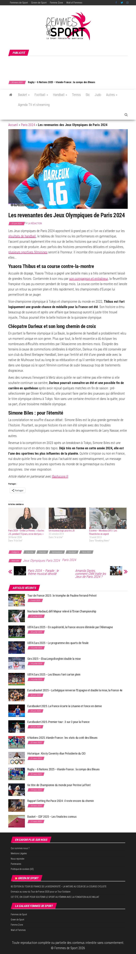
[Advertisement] (68, 66)
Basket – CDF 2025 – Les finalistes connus (51, 82)
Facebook (116, 2)
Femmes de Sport (19, 2)
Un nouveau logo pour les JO (61, 530)
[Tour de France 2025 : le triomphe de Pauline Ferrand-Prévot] (16, 600)
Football (40, 95)
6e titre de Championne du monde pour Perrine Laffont (59, 785)
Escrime (42, 552)
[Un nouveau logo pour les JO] (67, 518)
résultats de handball (22, 236)
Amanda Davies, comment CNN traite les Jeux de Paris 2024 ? (90, 573)
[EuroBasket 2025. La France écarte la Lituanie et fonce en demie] (16, 710)
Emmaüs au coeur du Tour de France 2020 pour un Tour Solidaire (40, 891)
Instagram (127, 2)
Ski (88, 95)
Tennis (76, 95)
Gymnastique (57, 552)
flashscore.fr (60, 476)
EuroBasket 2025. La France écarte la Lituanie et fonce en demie (64, 706)
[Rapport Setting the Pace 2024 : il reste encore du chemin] (16, 805)
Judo (98, 95)
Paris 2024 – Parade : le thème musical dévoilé (43, 572)
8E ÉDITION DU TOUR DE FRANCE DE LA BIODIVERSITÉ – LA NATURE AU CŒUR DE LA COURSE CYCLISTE (58, 886)
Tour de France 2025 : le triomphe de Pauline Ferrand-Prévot (62, 595)
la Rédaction (35, 223)
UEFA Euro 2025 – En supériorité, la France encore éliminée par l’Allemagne (70, 627)
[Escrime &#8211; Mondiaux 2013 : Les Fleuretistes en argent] (107, 518)
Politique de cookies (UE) (22, 869)
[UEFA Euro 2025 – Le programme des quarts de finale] (16, 647)
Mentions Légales (19, 853)
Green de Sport (39, 2)
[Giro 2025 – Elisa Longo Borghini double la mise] (16, 663)
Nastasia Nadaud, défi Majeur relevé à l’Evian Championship (61, 611)
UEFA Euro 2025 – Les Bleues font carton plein (53, 674)
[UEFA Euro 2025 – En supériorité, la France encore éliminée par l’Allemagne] (16, 631)
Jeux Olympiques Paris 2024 (41, 561)
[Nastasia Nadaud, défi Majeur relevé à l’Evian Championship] (16, 615)
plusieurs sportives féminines (27, 252)
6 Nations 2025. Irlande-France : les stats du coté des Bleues (62, 737)
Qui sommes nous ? (20, 848)
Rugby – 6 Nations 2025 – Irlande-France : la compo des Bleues (63, 769)
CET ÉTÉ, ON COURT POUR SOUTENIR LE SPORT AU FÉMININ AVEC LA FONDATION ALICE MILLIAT (55, 897)
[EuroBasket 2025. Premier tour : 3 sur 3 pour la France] (16, 726)
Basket (23, 95)
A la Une (29, 552)
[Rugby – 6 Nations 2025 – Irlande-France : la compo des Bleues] (16, 773)
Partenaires (16, 864)
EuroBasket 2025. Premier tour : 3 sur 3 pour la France (58, 722)
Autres (111, 95)
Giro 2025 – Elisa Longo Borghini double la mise (54, 658)
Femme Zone (56, 2)
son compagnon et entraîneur (88, 279)
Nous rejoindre (17, 858)
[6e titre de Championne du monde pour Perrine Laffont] (16, 789)
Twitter (122, 2)
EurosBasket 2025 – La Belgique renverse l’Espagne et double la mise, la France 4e (74, 690)
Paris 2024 (28, 125)
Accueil (13, 125)
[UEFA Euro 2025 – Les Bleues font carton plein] (16, 679)
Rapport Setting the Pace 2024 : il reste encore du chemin (60, 801)
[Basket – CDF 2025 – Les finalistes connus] (16, 821)
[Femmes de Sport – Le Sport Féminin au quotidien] (11, 95)
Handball (59, 95)
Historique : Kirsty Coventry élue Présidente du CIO (56, 753)
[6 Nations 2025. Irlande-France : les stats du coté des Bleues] (16, 742)
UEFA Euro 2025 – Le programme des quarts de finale (58, 643)
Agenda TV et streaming (34, 105)
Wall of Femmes (74, 2)
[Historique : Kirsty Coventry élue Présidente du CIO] (16, 758)
